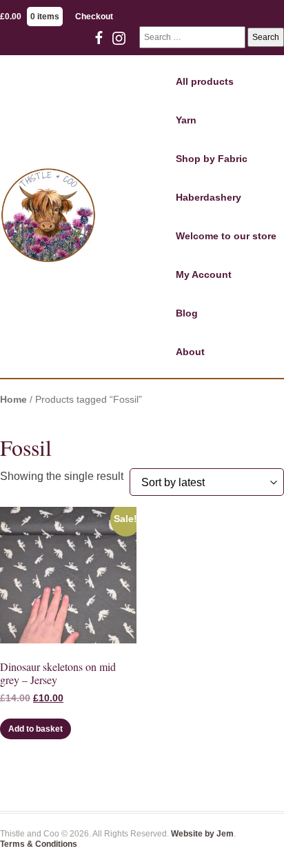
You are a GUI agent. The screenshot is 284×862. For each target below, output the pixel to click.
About (190, 351)
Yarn (186, 120)
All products (205, 81)
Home (13, 399)
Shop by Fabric (211, 158)
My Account (204, 274)
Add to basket (35, 729)
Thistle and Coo (48, 216)
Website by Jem (202, 834)
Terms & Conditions (38, 844)
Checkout (94, 16)
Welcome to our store (226, 235)
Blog (187, 313)
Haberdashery (208, 197)
